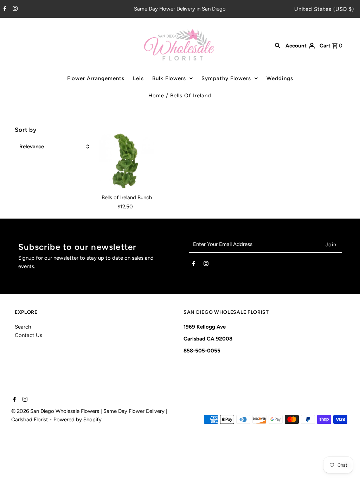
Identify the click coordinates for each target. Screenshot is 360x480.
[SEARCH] (277, 45)
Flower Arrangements (95, 78)
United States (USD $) (324, 9)
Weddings (279, 78)
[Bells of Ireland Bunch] (126, 160)
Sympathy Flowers (226, 78)
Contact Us (28, 335)
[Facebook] (4, 9)
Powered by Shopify (77, 419)
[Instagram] (14, 9)
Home (156, 95)
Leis (138, 78)
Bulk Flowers (169, 78)
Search (23, 327)
